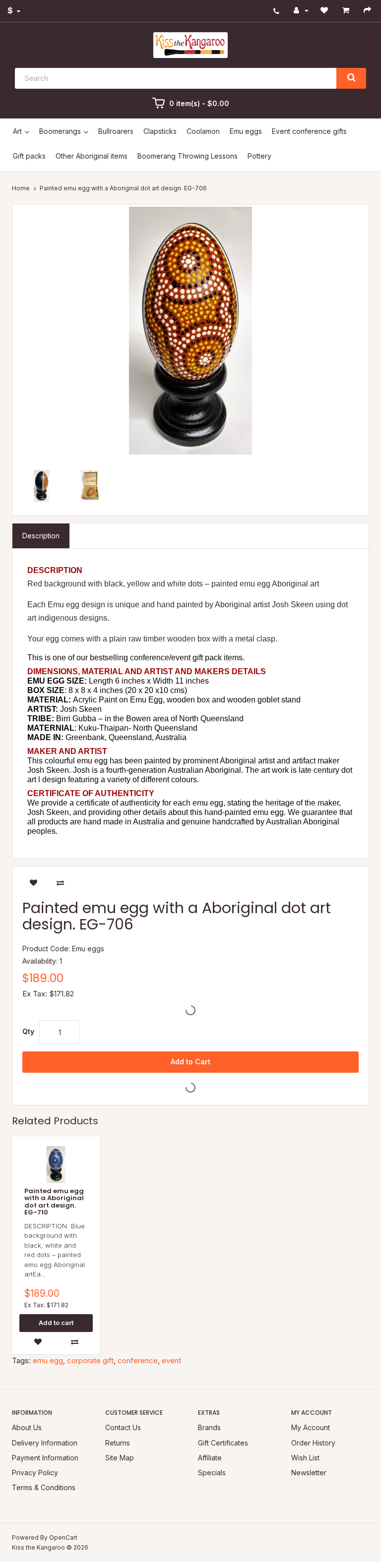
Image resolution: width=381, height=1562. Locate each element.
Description (41, 535)
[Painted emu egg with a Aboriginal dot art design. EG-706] (190, 331)
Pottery (259, 156)
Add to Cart (190, 1061)
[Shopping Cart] (347, 10)
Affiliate (210, 1457)
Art (17, 131)
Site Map (119, 1457)
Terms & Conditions (43, 1487)
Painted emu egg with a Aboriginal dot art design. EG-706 (123, 188)
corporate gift (90, 1360)
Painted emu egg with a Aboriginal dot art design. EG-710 (54, 1202)
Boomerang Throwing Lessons (187, 156)
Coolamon (203, 131)
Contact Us (123, 1427)
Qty (28, 1031)
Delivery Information (44, 1443)
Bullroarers (115, 131)
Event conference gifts (309, 131)
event (171, 1360)
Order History (313, 1443)
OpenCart (63, 1537)
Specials (212, 1472)
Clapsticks (160, 131)
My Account (310, 1427)
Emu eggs (246, 131)
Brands (209, 1427)
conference (138, 1360)
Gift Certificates (223, 1443)
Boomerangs (60, 131)
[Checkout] (369, 10)
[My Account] (301, 10)
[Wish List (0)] (325, 10)
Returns (117, 1443)
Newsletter (308, 1472)
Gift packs (29, 156)
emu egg (48, 1360)
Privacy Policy (35, 1472)
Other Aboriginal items (91, 156)
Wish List (305, 1457)
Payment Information (45, 1457)
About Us (27, 1427)
